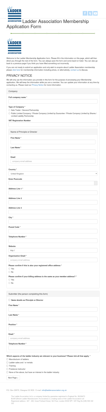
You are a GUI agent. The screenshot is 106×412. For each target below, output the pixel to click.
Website (12, 246)
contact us (74, 70)
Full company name (18, 97)
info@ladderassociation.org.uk (54, 390)
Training (12, 365)
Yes (12, 268)
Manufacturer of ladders (19, 359)
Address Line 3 (15, 207)
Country (13, 169)
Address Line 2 (15, 198)
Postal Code (14, 227)
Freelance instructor (17, 369)
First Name (16, 138)
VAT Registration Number (20, 120)
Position (13, 324)
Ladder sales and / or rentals (21, 362)
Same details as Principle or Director (27, 300)
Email (13, 157)
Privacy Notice (38, 85)
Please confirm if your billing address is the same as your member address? (43, 276)
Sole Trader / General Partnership (25, 110)
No (12, 272)
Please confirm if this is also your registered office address (35, 265)
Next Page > (13, 377)
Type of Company (17, 106)
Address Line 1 (16, 188)
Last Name (16, 147)
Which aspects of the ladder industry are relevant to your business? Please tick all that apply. (48, 356)
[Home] (14, 14)
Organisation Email (17, 255)
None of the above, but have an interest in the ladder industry (34, 372)
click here (16, 70)
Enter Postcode (15, 179)
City (11, 217)
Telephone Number (17, 236)
